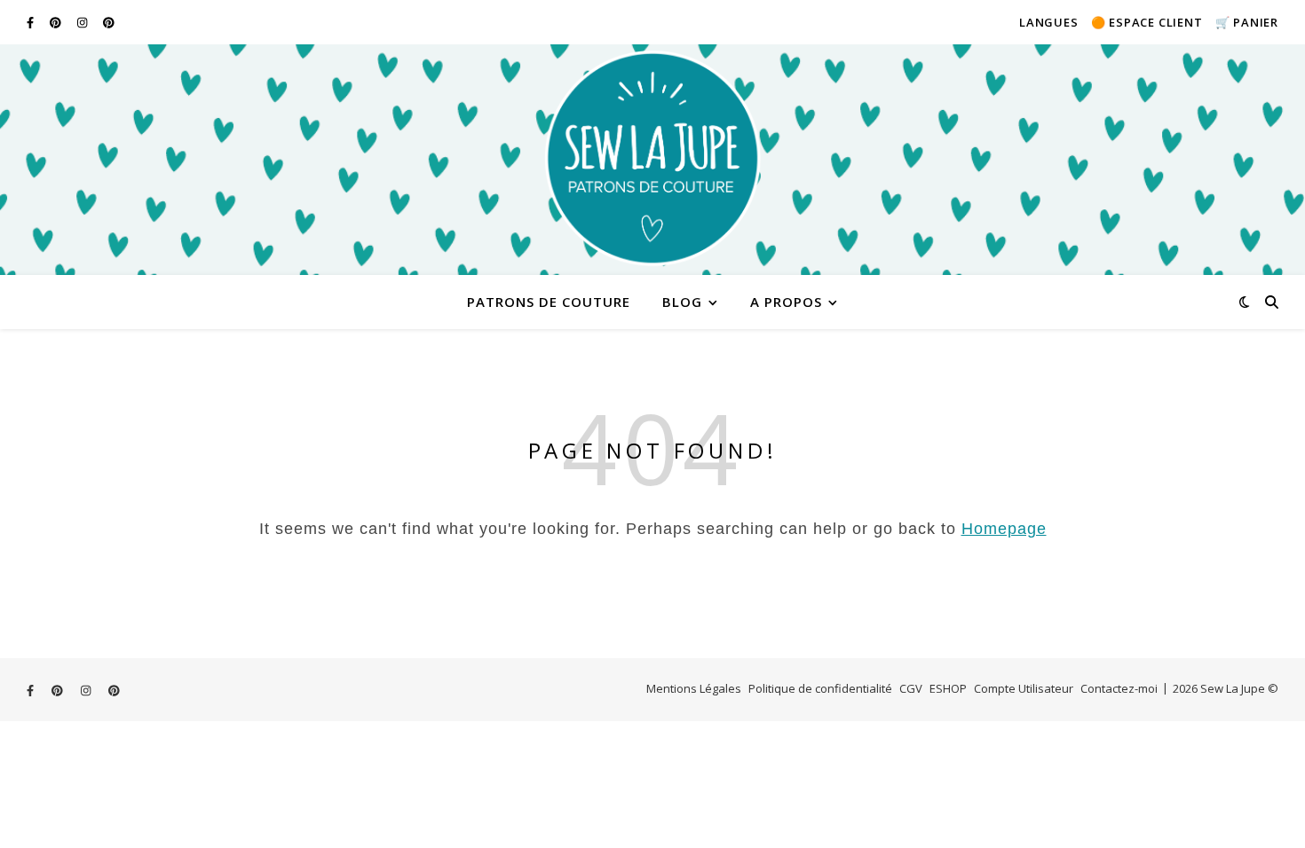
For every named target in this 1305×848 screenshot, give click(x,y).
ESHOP (948, 688)
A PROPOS (786, 301)
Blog (682, 301)
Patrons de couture (548, 301)
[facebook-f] (31, 22)
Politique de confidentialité (820, 688)
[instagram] (83, 22)
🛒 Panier (1246, 22)
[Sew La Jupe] (652, 159)
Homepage (1004, 529)
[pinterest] (57, 22)
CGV (910, 688)
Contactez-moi (1119, 688)
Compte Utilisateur (1023, 688)
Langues (1049, 22)
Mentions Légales (693, 688)
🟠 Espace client (1147, 22)
